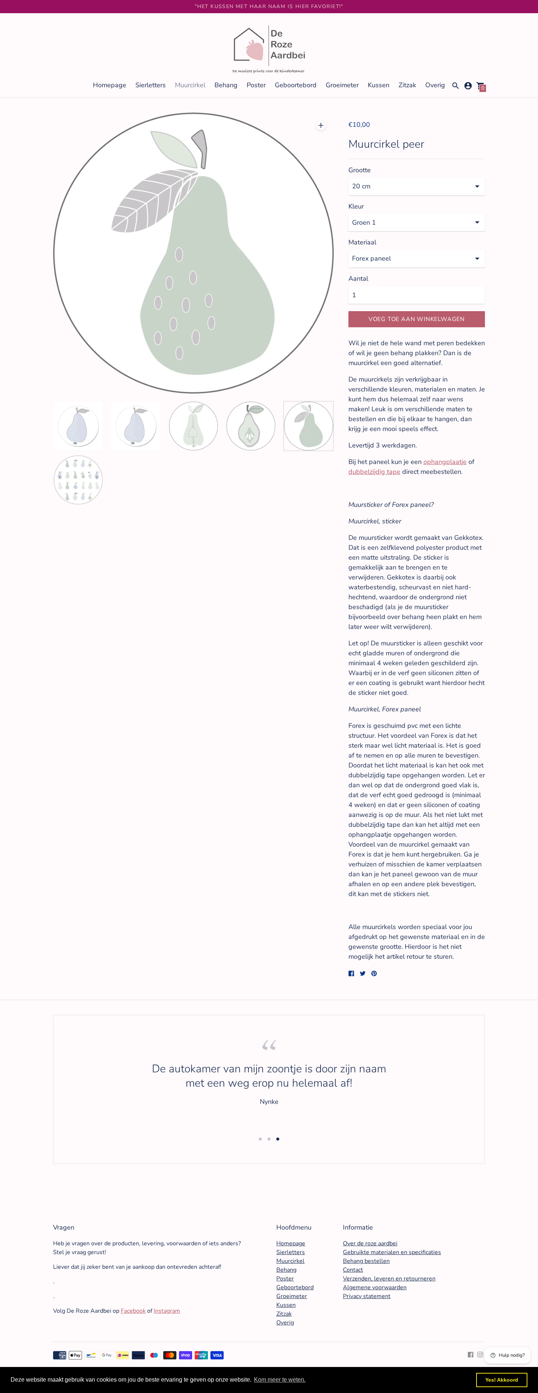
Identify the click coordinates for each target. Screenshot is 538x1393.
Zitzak (407, 85)
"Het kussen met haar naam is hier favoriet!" (269, 6)
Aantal (358, 279)
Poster (256, 85)
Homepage (109, 85)
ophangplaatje (445, 461)
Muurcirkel (190, 85)
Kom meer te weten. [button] (280, 1380)
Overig (435, 85)
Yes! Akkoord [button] (501, 1380)
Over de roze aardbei (370, 1243)
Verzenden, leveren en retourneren (389, 1279)
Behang (226, 85)
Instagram (167, 1311)
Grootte (359, 170)
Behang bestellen (366, 1261)
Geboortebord (296, 85)
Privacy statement (367, 1296)
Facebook (133, 1311)
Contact (353, 1270)
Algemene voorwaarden (375, 1287)
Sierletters (150, 85)
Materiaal (362, 242)
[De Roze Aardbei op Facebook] (471, 1353)
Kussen (378, 85)
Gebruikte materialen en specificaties (392, 1252)
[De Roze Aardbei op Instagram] (480, 1353)
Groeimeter (342, 85)
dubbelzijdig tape (374, 471)
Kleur (356, 206)
